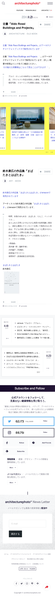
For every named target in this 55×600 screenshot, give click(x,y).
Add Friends (46, 443)
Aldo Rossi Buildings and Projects (23, 56)
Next (51, 152)
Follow (45, 421)
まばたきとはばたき (11, 265)
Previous (47, 152)
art (11, 181)
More (11, 467)
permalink (24, 96)
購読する (15, 534)
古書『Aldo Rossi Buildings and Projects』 (19, 26)
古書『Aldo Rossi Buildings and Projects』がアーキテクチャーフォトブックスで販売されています (27, 47)
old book (32, 34)
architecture (17, 34)
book (18, 181)
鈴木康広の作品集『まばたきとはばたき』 (18, 173)
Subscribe (21, 451)
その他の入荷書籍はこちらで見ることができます (24, 67)
